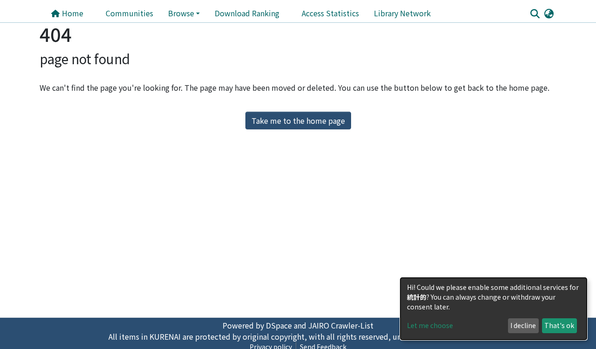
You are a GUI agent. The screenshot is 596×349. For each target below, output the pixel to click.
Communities (129, 13)
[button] (548, 13)
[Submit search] (534, 13)
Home (71, 13)
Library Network (402, 13)
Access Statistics (330, 13)
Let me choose (430, 325)
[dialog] (493, 309)
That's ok (559, 325)
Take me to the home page (298, 120)
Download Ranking (247, 13)
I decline (523, 325)
